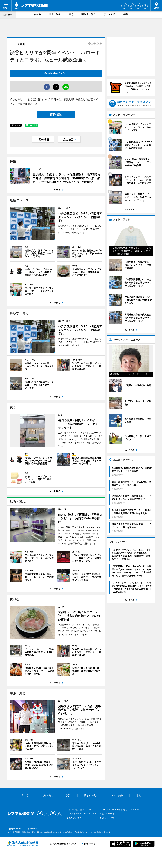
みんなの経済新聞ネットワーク (22, 843)
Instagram (138, 6)
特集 (125, 14)
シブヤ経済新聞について (80, 809)
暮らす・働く (88, 14)
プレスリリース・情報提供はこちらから (120, 809)
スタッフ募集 (108, 818)
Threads (145, 6)
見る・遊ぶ (55, 14)
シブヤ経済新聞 (31, 5)
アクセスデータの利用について (83, 813)
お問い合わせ (108, 813)
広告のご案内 (75, 818)
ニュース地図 (17, 44)
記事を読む (56, 114)
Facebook (124, 6)
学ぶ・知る (109, 14)
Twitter (131, 6)
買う (71, 14)
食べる (37, 14)
